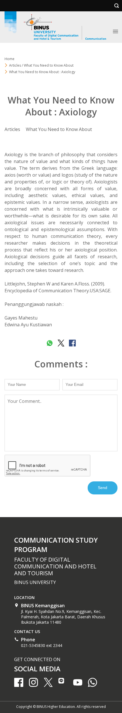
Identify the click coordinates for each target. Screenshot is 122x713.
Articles (12, 129)
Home (9, 58)
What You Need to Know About (59, 129)
